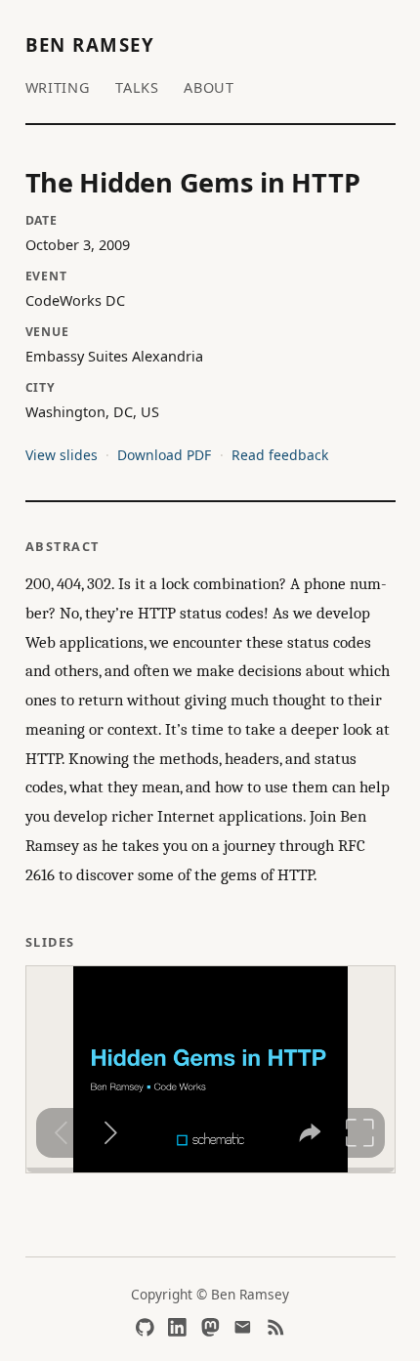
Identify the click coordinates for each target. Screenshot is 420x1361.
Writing (58, 87)
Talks (137, 87)
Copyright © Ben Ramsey (210, 1294)
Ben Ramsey (90, 44)
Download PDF (164, 455)
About (209, 87)
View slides (61, 455)
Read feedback (279, 455)
